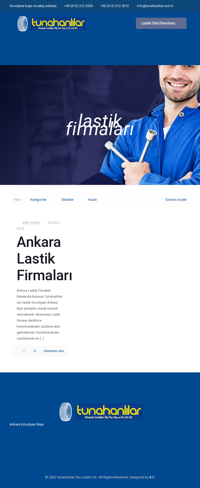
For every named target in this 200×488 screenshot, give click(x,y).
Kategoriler (38, 200)
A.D (152, 477)
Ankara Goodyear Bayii (27, 424)
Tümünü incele (175, 200)
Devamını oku (54, 351)
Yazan (92, 200)
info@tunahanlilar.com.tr (155, 6)
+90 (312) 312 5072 (115, 6)
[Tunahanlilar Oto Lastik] (51, 23)
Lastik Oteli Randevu (158, 23)
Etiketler (68, 200)
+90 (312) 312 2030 (78, 6)
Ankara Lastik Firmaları (45, 259)
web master (31, 222)
